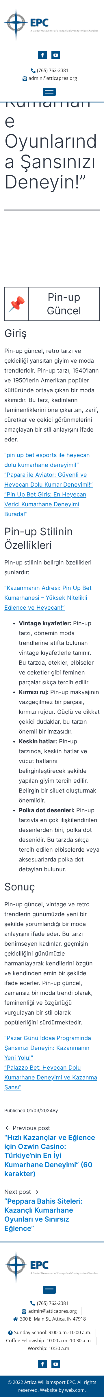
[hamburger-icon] (49, 92)
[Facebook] (42, 55)
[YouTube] (55, 55)
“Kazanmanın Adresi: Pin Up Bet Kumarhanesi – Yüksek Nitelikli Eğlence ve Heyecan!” (48, 597)
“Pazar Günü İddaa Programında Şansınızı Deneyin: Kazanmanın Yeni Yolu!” (47, 1048)
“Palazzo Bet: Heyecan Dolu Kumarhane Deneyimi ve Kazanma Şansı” (50, 1077)
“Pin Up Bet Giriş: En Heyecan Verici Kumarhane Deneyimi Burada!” (45, 504)
